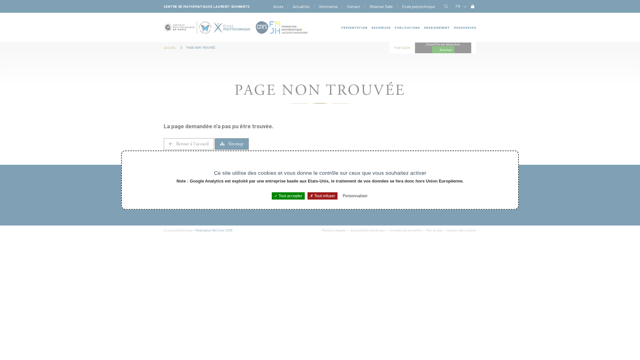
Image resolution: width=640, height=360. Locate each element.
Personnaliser (355, 196)
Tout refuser (324, 196)
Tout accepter (290, 196)
